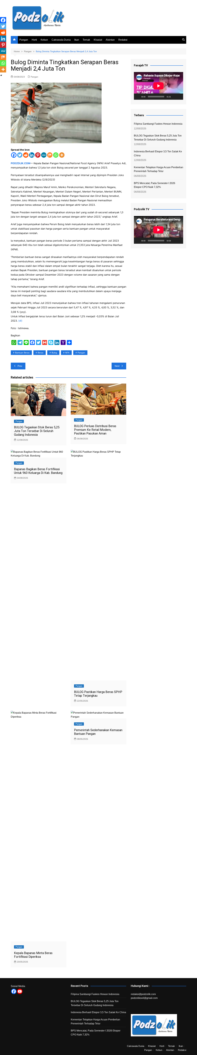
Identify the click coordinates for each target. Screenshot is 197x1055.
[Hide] (1, 75)
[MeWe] (43, 155)
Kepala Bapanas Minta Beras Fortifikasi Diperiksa (33, 955)
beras (40, 352)
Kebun (44, 39)
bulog (54, 352)
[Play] (137, 96)
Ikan (76, 39)
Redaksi (122, 39)
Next (117, 366)
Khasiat (98, 39)
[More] (61, 155)
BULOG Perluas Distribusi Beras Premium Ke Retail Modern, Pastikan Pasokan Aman (95, 429)
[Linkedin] (31, 155)
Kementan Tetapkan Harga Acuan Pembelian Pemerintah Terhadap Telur (158, 169)
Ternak (86, 39)
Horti (34, 39)
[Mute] (174, 96)
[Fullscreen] (179, 96)
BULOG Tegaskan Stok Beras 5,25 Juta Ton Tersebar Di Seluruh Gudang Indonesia (36, 430)
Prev (20, 366)
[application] (158, 86)
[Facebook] (13, 155)
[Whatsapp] (55, 155)
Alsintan (110, 39)
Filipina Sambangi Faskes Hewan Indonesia (158, 123)
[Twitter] (19, 155)
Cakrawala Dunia (61, 39)
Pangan (23, 39)
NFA (67, 352)
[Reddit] (25, 155)
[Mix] (49, 155)
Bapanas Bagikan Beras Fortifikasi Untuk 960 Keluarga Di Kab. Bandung (38, 471)
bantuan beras (22, 352)
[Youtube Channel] (19, 991)
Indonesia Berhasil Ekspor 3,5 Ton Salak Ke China (158, 153)
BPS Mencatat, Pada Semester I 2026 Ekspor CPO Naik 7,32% (154, 185)
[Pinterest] (37, 155)
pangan (81, 352)
